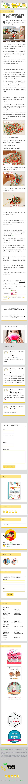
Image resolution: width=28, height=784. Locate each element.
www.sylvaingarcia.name (11, 780)
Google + (19, 297)
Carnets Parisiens (6, 620)
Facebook (5, 284)
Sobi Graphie (5, 638)
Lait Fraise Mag (6, 632)
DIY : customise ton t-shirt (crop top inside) (14, 308)
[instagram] (4, 512)
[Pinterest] (16, 512)
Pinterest (16, 284)
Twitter (11, 284)
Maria (12, 355)
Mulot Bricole (17, 637)
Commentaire (6, 449)
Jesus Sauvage (17, 610)
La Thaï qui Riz (17, 612)
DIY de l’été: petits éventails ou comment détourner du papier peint (14, 316)
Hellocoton (22, 282)
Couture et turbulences (7, 616)
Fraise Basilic (16, 621)
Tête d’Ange (5, 614)
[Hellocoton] (10, 512)
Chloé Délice (16, 620)
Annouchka (5, 630)
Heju (4, 610)
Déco (9, 11)
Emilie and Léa (5, 621)
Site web (5, 442)
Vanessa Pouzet (17, 614)
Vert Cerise (16, 609)
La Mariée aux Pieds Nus (19, 626)
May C (21, 780)
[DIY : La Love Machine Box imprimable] (14, 564)
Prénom (13, 584)
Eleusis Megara (17, 630)
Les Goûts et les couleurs (8, 622)
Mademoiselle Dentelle (7, 626)
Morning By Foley (6, 613)
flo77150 (13, 408)
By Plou (4, 609)
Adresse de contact (8, 435)
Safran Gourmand (17, 622)
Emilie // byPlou (16, 393)
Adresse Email (13, 579)
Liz (11, 372)
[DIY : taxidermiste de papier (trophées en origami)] (6, 564)
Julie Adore (5, 612)
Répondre (21, 351)
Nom (4, 429)
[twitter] (13, 512)
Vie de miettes (5, 633)
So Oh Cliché (16, 632)
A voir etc (5, 637)
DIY (12, 11)
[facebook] (7, 512)
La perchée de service (18, 633)
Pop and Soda (17, 613)
